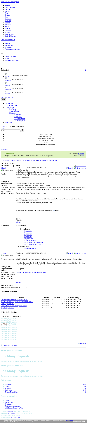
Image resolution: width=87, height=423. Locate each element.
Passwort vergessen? (12, 60)
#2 (72, 253)
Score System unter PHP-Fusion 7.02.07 (14, 300)
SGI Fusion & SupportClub (14, 408)
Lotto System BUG (7, 304)
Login (7, 58)
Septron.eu (28, 233)
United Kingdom (10, 36)
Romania (8, 24)
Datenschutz (9, 45)
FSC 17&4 (17, 115)
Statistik (7, 400)
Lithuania (8, 19)
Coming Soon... (14, 111)
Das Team (12, 109)
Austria (7, 5)
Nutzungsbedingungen (12, 49)
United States (9, 34)
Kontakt (8, 43)
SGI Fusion (9, 411)
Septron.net (28, 235)
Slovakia (8, 30)
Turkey (7, 32)
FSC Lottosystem (19, 119)
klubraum (8, 80)
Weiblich (8, 388)
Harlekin (7, 85)
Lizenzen (12, 113)
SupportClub (9, 107)
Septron (7, 76)
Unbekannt (9, 390)
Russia (7, 26)
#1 (72, 168)
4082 (82, 155)
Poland (7, 23)
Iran (6, 17)
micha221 (8, 93)
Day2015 (8, 89)
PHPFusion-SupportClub (9, 160)
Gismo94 (81, 154)
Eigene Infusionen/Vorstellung (47, 160)
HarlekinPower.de (30, 248)
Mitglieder (8, 384)
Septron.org (28, 237)
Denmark (8, 11)
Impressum (8, 47)
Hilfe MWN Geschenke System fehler (14, 306)
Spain (7, 13)
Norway (8, 21)
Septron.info (28, 239)
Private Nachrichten (11, 392)
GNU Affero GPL (15, 417)
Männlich (8, 386)
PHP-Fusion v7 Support (27, 160)
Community (9, 103)
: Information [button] (8, 40)
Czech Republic (10, 7)
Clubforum (13, 105)
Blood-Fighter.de (30, 240)
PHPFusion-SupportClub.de (33, 244)
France (7, 15)
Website (18, 222)
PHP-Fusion (11, 413)
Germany (8, 9)
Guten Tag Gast (10, 56)
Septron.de (28, 231)
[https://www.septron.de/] (51, 273)
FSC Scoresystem (19, 121)
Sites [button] (10, 2)
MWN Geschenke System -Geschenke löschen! (17, 302)
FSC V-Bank (18, 117)
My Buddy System (7, 308)
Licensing (8, 122)
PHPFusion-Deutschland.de (33, 242)
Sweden (8, 28)
